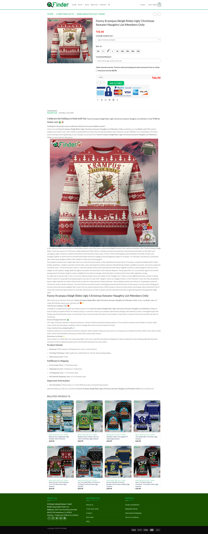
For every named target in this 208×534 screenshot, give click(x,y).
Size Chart (90, 517)
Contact (89, 513)
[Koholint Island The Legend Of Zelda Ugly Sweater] (118, 416)
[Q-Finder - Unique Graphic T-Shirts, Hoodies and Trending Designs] (58, 4)
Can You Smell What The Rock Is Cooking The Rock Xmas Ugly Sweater (89, 484)
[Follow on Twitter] (57, 518)
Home (50, 14)
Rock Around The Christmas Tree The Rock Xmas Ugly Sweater (58, 484)
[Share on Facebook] (98, 100)
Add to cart (116, 83)
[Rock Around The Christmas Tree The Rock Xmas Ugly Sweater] (60, 462)
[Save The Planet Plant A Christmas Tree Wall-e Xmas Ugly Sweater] (147, 462)
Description (52, 113)
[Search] (109, 5)
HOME (74, 5)
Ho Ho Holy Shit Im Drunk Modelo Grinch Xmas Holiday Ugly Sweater (118, 484)
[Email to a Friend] (105, 100)
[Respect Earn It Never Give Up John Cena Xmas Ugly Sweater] (89, 416)
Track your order (92, 509)
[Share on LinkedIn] (113, 100)
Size (97, 46)
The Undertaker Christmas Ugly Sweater (146, 438)
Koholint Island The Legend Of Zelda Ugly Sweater (117, 438)
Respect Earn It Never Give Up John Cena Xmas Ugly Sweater (88, 438)
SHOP (80, 5)
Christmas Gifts (65, 14)
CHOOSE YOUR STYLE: (104, 36)
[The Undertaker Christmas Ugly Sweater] (147, 416)
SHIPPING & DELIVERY (66, 113)
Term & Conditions (132, 517)
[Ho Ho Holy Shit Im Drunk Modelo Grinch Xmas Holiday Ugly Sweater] (118, 462)
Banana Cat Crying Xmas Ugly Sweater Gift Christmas (59, 438)
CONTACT (103, 5)
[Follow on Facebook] (49, 518)
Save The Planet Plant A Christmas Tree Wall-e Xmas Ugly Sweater (146, 484)
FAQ (88, 521)
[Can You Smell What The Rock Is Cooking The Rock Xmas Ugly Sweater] (89, 462)
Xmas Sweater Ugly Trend (91, 14)
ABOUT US (94, 5)
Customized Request (103, 57)
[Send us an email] (61, 518)
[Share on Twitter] (102, 100)
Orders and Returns (132, 505)
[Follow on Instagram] (53, 518)
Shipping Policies (131, 509)
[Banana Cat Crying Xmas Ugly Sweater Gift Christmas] (60, 416)
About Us (89, 505)
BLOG (87, 5)
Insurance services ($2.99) (107, 70)
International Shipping (133, 513)
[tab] (52, 113)
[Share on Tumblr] (117, 100)
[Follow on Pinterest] (65, 518)
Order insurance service (104, 67)
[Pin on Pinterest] (109, 100)
